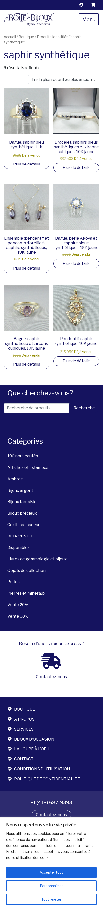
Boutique (26, 37)
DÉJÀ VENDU (20, 536)
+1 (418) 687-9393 (51, 802)
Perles (14, 581)
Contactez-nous (51, 814)
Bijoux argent (20, 490)
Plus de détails (26, 164)
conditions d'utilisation (42, 769)
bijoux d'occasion (34, 739)
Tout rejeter (52, 899)
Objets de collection (27, 570)
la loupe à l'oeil (32, 749)
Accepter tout (51, 872)
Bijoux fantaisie (22, 501)
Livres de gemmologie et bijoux (37, 559)
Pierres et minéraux (27, 593)
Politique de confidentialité (47, 779)
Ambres (15, 479)
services (24, 729)
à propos (24, 719)
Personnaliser (51, 886)
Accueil (10, 37)
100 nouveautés (23, 456)
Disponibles (19, 547)
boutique (24, 709)
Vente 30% (18, 616)
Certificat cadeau (24, 524)
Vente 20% (18, 604)
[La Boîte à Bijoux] (29, 19)
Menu (89, 19)
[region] (51, 863)
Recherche (84, 408)
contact (24, 759)
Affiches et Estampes (28, 467)
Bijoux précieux (22, 513)
